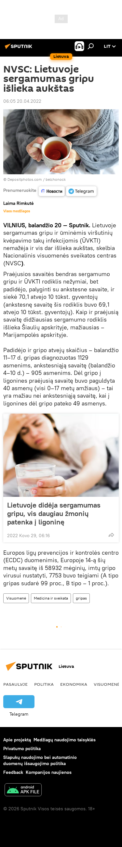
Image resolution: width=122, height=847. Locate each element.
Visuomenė (16, 598)
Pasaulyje (15, 684)
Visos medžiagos (16, 211)
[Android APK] (23, 790)
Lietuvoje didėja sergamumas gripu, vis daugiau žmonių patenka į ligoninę (54, 513)
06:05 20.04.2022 (22, 101)
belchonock (56, 179)
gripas (81, 598)
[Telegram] (81, 191)
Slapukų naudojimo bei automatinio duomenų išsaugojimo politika (40, 760)
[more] (111, 534)
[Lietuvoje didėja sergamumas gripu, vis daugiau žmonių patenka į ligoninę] (61, 455)
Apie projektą (17, 740)
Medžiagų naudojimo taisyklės (65, 740)
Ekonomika (73, 684)
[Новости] (52, 191)
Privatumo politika (22, 748)
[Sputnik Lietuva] (19, 49)
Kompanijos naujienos (49, 772)
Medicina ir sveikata (51, 598)
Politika (44, 684)
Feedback (13, 772)
